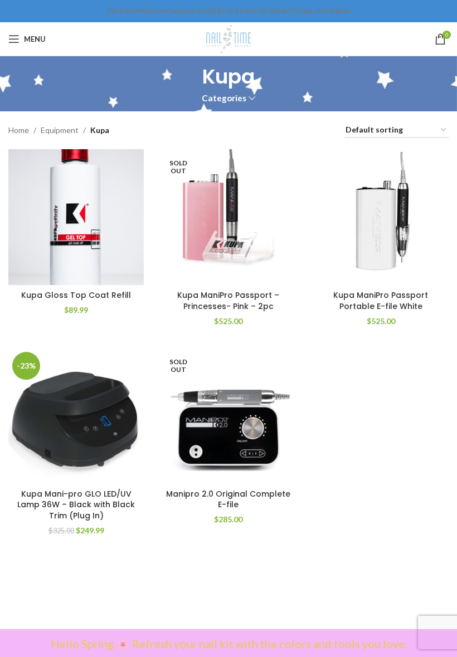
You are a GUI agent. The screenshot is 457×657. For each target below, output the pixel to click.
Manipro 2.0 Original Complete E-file (228, 499)
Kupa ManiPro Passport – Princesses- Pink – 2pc (228, 301)
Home (18, 130)
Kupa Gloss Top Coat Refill (76, 295)
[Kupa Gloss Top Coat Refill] (76, 217)
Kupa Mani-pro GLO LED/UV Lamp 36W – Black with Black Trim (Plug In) (76, 504)
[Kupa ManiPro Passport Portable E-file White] (381, 217)
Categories (224, 98)
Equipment (60, 130)
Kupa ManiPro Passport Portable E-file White (380, 301)
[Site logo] (228, 38)
